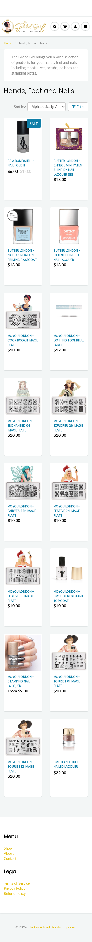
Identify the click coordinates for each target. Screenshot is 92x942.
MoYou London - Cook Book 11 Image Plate (23, 340)
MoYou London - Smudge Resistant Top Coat (68, 596)
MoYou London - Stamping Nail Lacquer (21, 681)
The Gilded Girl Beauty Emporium (52, 927)
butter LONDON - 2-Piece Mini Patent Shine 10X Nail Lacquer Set (69, 167)
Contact (10, 858)
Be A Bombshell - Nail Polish (21, 162)
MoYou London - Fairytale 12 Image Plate (22, 511)
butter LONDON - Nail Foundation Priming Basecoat (22, 255)
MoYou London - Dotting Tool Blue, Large (69, 340)
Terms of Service (17, 883)
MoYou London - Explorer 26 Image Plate (68, 425)
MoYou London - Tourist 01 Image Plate (67, 681)
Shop (8, 848)
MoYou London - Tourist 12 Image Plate (21, 766)
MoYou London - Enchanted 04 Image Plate (21, 425)
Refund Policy (15, 893)
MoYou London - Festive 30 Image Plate (21, 596)
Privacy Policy (14, 888)
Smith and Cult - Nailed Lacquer (67, 764)
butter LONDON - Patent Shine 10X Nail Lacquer (67, 255)
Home (8, 43)
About (9, 853)
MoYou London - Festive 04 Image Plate (67, 511)
